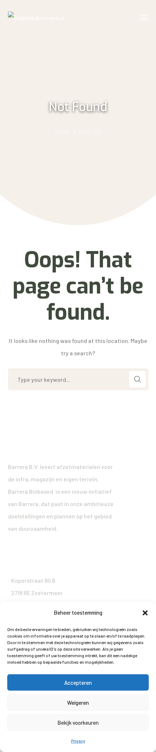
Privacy (78, 740)
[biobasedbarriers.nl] (36, 16)
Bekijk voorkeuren (78, 722)
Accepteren (78, 682)
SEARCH (137, 379)
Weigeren (78, 702)
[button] (145, 612)
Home (62, 131)
